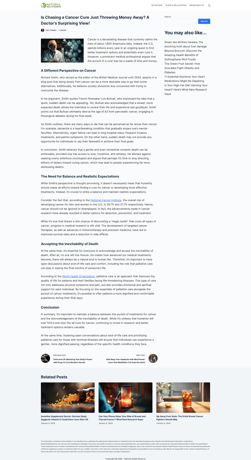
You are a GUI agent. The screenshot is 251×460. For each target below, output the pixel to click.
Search (167, 16)
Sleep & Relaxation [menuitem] (176, 5)
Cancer (62, 30)
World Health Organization (78, 276)
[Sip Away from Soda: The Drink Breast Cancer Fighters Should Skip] (183, 397)
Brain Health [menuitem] (197, 5)
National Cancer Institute (106, 200)
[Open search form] (209, 5)
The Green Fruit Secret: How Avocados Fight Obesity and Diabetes (182, 68)
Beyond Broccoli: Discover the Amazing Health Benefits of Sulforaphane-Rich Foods (183, 55)
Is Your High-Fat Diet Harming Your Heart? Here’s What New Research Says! (185, 90)
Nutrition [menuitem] (156, 5)
